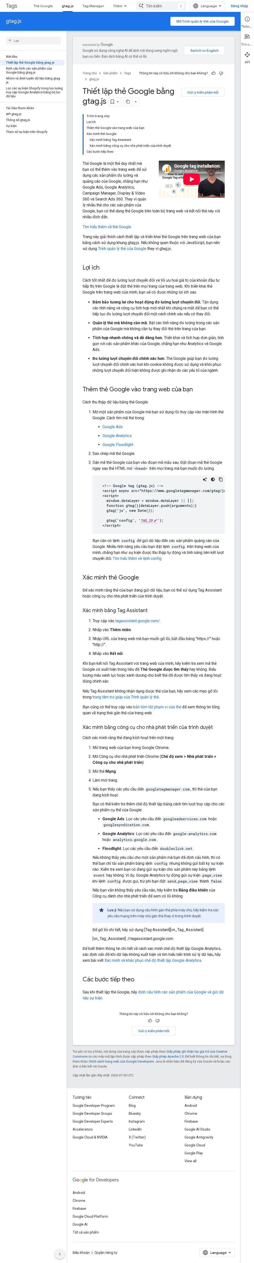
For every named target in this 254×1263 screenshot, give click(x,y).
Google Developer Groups (92, 1113)
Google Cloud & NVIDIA (90, 1137)
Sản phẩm (110, 73)
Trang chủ (90, 73)
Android (191, 1106)
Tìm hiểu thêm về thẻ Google (107, 226)
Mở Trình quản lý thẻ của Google (202, 21)
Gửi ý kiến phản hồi (203, 92)
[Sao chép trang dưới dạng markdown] (128, 102)
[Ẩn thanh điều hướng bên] (60, 1254)
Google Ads (112, 426)
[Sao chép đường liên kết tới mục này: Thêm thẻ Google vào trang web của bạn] (198, 390)
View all (190, 1161)
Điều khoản (81, 1253)
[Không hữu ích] (221, 73)
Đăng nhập (239, 6)
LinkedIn (135, 1129)
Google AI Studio (197, 1129)
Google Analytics (117, 435)
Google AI (80, 1224)
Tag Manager (93, 6)
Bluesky (135, 1113)
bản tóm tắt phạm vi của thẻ (157, 707)
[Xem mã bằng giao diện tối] (213, 479)
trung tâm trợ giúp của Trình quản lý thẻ (126, 697)
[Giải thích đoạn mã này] (205, 479)
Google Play (194, 1153)
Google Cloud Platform (90, 1216)
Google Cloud (195, 1145)
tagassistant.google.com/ (137, 621)
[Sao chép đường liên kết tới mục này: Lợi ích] (104, 268)
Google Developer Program (94, 1106)
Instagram (137, 1121)
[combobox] (161, 5)
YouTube (136, 1145)
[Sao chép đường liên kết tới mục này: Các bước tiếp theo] (139, 980)
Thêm (117, 6)
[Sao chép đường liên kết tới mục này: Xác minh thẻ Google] (144, 578)
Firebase (191, 1121)
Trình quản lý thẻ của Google (122, 248)
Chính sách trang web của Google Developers (121, 1061)
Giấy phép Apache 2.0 (168, 1056)
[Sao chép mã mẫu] (221, 479)
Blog (132, 1106)
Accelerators (83, 1129)
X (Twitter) (137, 1137)
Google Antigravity (199, 1137)
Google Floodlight (117, 444)
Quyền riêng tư (106, 1253)
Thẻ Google (43, 6)
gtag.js (68, 6)
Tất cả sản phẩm (86, 1232)
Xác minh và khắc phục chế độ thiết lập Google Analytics (152, 960)
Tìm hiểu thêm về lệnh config (137, 558)
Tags (11, 5)
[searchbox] (33, 41)
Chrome (191, 1113)
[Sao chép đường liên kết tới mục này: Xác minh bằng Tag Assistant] (153, 611)
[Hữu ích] (213, 73)
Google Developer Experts (93, 1121)
